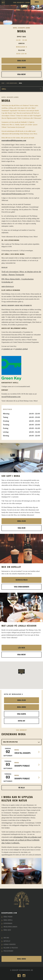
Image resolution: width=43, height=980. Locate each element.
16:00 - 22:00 (21, 40)
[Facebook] (19, 976)
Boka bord (21, 68)
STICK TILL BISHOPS (17, 752)
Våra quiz (7, 930)
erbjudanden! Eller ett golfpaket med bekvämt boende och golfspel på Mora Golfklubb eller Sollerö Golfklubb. (21, 840)
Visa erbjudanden (21, 587)
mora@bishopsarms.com (11, 397)
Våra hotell (8, 920)
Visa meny (21, 655)
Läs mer (21, 648)
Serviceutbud (22, 580)
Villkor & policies (11, 948)
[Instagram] (24, 976)
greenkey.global (21, 349)
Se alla (21, 788)
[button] (21, 672)
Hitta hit (21, 721)
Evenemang (8, 923)
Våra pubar (8, 917)
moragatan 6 (21, 47)
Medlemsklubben (10, 927)
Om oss (6, 938)
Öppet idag (21, 36)
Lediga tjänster (10, 944)
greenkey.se (7, 349)
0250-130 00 (21, 53)
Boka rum (21, 61)
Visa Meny (21, 74)
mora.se (4, 267)
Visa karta (21, 714)
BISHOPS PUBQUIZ (17, 764)
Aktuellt (7, 941)
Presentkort (8, 951)
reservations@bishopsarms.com (14, 140)
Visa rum (21, 528)
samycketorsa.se (8, 286)
